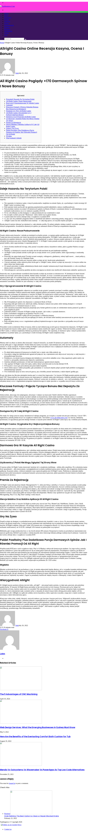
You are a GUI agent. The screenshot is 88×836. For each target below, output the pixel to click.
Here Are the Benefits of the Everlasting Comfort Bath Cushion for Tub (35, 736)
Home (6, 14)
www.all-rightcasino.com (58, 418)
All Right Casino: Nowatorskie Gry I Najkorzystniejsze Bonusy (18, 114)
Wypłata (9, 136)
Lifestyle (7, 21)
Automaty (9, 105)
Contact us (7, 829)
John (17, 73)
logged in (12, 783)
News (6, 15)
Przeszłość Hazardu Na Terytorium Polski (20, 99)
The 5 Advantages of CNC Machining (18, 694)
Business (7, 29)
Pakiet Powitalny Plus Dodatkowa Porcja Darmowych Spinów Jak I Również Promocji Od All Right (21, 132)
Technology (8, 31)
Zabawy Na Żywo (12, 128)
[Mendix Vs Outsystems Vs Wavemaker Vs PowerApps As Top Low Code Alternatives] (21, 765)
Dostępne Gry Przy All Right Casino (18, 111)
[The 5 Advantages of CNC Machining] (21, 689)
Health (6, 19)
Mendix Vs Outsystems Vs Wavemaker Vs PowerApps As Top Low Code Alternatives (42, 769)
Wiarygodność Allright (13, 138)
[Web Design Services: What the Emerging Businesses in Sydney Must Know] (21, 723)
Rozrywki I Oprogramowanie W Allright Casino (22, 103)
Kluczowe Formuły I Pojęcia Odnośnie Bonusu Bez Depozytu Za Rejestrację (22, 108)
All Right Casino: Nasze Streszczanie (18, 101)
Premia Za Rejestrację (13, 122)
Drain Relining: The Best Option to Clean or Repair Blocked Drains (31, 816)
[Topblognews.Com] (7, 6)
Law (5, 35)
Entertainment (9, 25)
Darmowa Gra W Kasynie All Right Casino (21, 117)
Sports (6, 23)
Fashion (7, 27)
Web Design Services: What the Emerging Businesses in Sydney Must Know (37, 727)
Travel (6, 33)
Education (7, 17)
